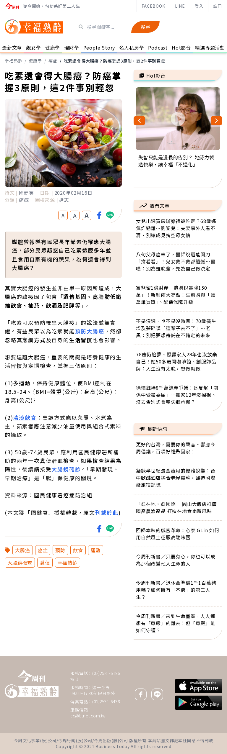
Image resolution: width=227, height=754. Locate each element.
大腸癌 (22, 550)
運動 (96, 550)
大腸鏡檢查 (19, 562)
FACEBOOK (153, 6)
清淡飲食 (24, 417)
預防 (60, 550)
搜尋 (145, 26)
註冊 (217, 6)
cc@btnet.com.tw (88, 716)
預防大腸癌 (89, 331)
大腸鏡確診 (66, 469)
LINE (180, 6)
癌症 (52, 61)
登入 (199, 6)
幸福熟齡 (13, 61)
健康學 (35, 61)
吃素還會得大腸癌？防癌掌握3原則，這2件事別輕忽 (114, 61)
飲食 (78, 550)
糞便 (45, 562)
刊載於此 (107, 512)
